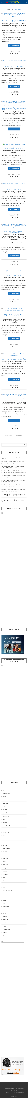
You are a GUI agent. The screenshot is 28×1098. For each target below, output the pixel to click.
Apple (4, 787)
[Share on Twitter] (14, 53)
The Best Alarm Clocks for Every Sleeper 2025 (12, 457)
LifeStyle (5, 871)
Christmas (5, 809)
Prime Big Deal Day (7, 890)
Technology (5, 919)
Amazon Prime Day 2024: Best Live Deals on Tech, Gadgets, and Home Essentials (14, 321)
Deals (4, 819)
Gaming (4, 838)
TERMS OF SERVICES (9, 1088)
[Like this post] (10, 53)
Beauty (4, 796)
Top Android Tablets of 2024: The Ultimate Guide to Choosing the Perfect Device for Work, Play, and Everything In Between (14, 237)
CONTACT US (14, 1090)
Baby (4, 790)
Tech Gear (5, 916)
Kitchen (4, 861)
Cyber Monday (6, 812)
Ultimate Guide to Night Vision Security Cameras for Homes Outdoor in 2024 (14, 403)
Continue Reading (14, 45)
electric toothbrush (7, 829)
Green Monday (6, 848)
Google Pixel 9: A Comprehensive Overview (14, 151)
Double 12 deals (6, 825)
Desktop (5, 822)
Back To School (6, 793)
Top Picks (5, 922)
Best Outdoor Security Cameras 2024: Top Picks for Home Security (14, 192)
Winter (4, 935)
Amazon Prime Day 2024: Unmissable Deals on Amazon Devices (14, 362)
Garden (4, 842)
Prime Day (5, 893)
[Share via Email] (17, 53)
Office (4, 880)
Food (4, 835)
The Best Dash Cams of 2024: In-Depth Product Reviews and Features (14, 69)
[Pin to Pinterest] (15, 53)
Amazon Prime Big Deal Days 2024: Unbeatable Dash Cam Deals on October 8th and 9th (14, 113)
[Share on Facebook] (12, 53)
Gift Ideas (5, 845)
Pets (4, 887)
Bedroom (5, 800)
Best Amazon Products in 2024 (14, 277)
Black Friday (5, 803)
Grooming (5, 851)
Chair (4, 806)
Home (2, 7)
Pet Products (6, 884)
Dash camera (6, 816)
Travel (4, 926)
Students (5, 910)
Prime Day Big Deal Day (8, 897)
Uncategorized (6, 929)
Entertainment (6, 832)
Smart (4, 903)
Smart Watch (6, 906)
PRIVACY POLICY (20, 1088)
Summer (5, 913)
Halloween (5, 855)
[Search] (26, 2)
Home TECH (5, 858)
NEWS (4, 877)
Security (4, 900)
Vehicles (5, 932)
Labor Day (5, 864)
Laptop (4, 868)
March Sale (5, 874)
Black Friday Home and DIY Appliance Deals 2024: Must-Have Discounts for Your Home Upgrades (14, 25)
